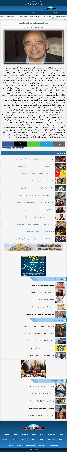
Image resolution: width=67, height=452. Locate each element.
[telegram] (46, 144)
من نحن (11, 445)
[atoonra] (33, 247)
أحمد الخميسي (20, 149)
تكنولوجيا (41, 440)
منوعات (22, 440)
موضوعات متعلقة (59, 153)
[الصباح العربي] (50, 8)
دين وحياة (13, 440)
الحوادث (34, 434)
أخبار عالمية (62, 440)
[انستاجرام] (36, 4)
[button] (2, 266)
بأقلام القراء (42, 445)
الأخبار (32, 12)
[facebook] (8, 144)
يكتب (13, 149)
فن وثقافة (25, 434)
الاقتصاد (16, 434)
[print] (59, 144)
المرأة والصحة (51, 440)
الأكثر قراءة (58, 320)
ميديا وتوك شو (51, 434)
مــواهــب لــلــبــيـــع (6, 149)
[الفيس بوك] (28, 4)
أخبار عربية (6, 434)
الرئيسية (56, 12)
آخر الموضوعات (57, 380)
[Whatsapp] (38, 4)
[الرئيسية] (25, 4)
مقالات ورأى (55, 18)
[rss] (41, 4)
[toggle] (11, 12)
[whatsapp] (33, 144)
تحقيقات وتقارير (54, 445)
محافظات (4, 440)
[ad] (33, 276)
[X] (20, 144)
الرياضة (41, 434)
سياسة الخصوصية (30, 445)
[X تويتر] (31, 4)
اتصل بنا (19, 445)
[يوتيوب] (33, 4)
